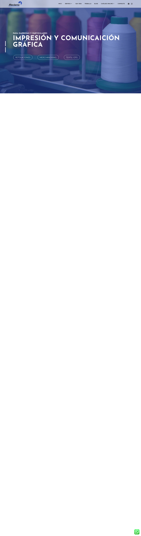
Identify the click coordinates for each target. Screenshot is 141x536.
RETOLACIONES (22, 57)
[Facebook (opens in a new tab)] (128, 4)
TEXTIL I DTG (72, 57)
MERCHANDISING (48, 57)
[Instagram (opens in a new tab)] (131, 4)
